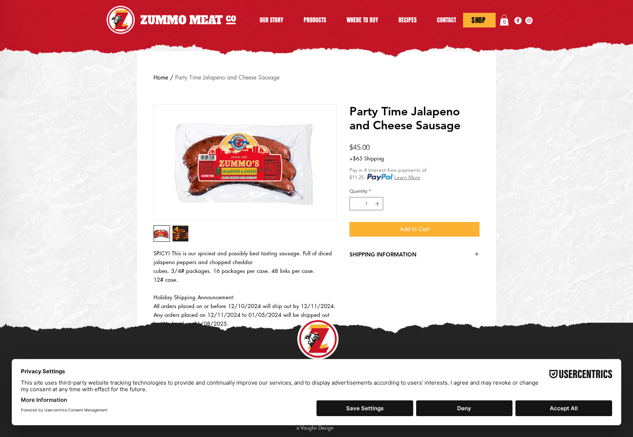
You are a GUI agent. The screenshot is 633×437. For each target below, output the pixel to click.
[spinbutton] (366, 203)
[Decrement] (355, 203)
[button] (504, 20)
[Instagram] (529, 20)
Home (160, 77)
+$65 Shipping (366, 158)
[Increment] (378, 203)
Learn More (407, 177)
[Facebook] (518, 20)
